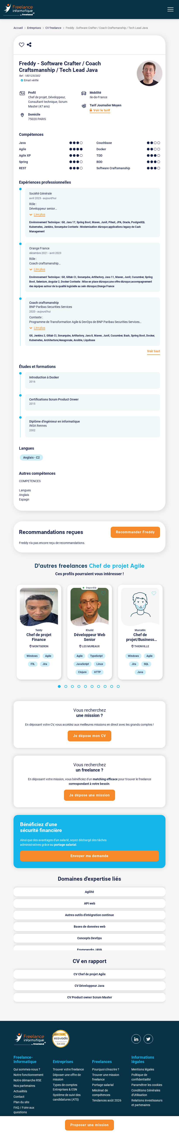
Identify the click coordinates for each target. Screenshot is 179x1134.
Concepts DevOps (89, 938)
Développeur (56, 97)
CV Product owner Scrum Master (89, 997)
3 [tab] (73, 687)
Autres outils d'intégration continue (89, 915)
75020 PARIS (37, 119)
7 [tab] (99, 687)
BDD (99, 162)
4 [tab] (79, 687)
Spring (23, 162)
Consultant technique (42, 102)
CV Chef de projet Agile (90, 974)
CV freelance (53, 27)
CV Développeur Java (89, 985)
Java (22, 143)
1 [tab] (60, 687)
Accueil (18, 27)
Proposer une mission (89, 1125)
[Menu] (170, 9)
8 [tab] (106, 687)
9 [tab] (112, 687)
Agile (22, 149)
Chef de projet (37, 97)
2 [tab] (66, 687)
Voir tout (153, 351)
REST (22, 168)
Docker (101, 149)
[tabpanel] (39, 632)
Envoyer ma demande (89, 856)
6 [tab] (93, 687)
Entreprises (34, 27)
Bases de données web (89, 926)
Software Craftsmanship (113, 168)
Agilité (89, 892)
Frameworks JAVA (89, 949)
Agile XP (25, 155)
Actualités (20, 1091)
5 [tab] (86, 687)
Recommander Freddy (135, 532)
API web (89, 903)
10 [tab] (119, 687)
